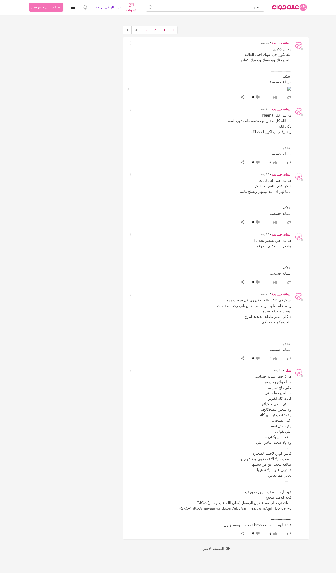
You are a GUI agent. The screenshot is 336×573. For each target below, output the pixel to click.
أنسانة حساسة (281, 43)
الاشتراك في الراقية (108, 7)
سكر (288, 370)
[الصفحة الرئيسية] (289, 7)
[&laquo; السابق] (173, 30)
